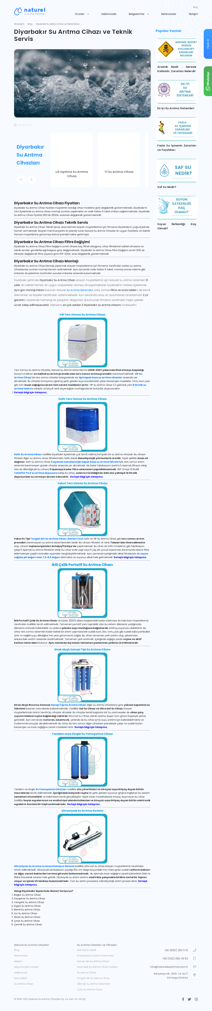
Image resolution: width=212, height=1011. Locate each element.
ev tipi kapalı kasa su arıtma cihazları (98, 377)
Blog (195, 7)
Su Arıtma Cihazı (23, 983)
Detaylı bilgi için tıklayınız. (30, 392)
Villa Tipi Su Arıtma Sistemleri (93, 983)
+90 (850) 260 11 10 (176, 950)
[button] (21, 179)
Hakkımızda (108, 14)
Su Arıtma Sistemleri (80, 290)
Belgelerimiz (136, 14)
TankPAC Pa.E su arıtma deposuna (35, 473)
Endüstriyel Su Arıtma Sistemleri (95, 955)
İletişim (193, 14)
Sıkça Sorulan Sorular (26, 967)
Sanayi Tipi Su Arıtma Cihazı (68, 705)
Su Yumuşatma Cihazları (51, 789)
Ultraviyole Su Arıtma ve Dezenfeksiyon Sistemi (44, 866)
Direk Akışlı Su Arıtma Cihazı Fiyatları (97, 967)
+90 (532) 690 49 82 (175, 958)
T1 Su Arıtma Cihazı (119, 172)
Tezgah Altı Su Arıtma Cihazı (48, 538)
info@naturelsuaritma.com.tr (169, 967)
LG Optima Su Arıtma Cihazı (72, 174)
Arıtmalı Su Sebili (86, 950)
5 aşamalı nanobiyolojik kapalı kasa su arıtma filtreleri (85, 461)
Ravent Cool (75, 538)
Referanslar (168, 14)
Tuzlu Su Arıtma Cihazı (90, 989)
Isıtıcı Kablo (20, 978)
